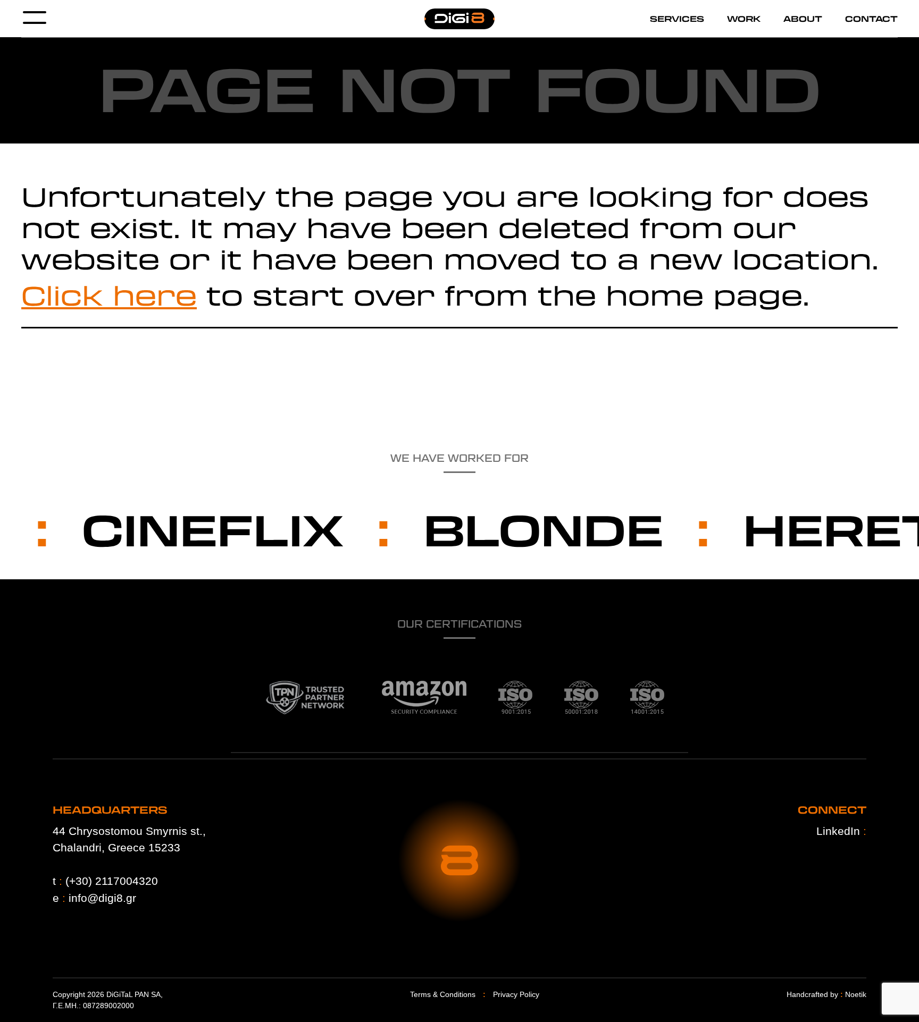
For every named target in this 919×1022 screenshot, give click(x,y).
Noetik (855, 994)
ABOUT (802, 18)
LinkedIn (841, 831)
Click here (109, 295)
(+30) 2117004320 (111, 881)
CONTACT (871, 18)
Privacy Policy (516, 994)
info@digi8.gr (102, 898)
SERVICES (677, 18)
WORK (744, 18)
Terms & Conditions (442, 994)
